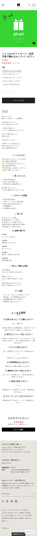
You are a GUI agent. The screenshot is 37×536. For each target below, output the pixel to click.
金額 (3, 67)
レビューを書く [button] (18, 429)
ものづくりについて (13, 510)
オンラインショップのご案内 (23, 515)
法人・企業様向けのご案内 (22, 513)
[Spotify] (12, 501)
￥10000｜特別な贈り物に (11, 84)
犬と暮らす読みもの (8, 513)
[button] (6, 63)
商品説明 (5, 111)
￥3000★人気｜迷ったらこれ (12, 78)
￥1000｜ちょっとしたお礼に (12, 71)
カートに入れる (18, 100)
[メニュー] (3, 5)
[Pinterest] (7, 501)
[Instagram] (3, 501)
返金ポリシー (29, 518)
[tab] (6, 111)
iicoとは (4, 510)
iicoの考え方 (24, 510)
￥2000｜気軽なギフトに (10, 74)
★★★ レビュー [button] (18, 534)
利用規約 (21, 518)
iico (3, 50)
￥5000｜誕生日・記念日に (11, 81)
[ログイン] (34, 494)
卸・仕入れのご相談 (8, 515)
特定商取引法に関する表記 (9, 518)
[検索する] (29, 5)
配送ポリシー (6, 521)
